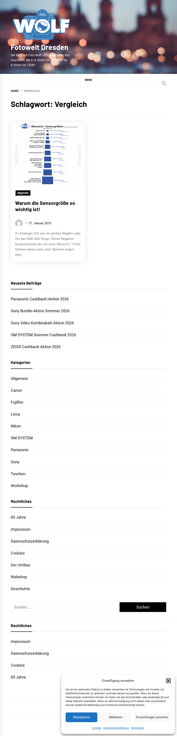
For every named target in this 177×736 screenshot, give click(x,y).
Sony (15, 462)
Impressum (137, 728)
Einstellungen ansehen (152, 717)
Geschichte (20, 588)
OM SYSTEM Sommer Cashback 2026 (43, 335)
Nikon (16, 426)
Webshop (19, 577)
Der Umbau (20, 565)
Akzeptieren (81, 717)
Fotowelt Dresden (39, 47)
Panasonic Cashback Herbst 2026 (40, 299)
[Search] (164, 83)
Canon (16, 390)
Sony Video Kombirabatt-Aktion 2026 (42, 323)
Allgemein (23, 192)
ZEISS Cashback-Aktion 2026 (36, 346)
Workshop (19, 485)
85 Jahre (18, 517)
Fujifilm (17, 402)
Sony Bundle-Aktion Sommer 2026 (40, 311)
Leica (15, 414)
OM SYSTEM (22, 438)
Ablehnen (115, 717)
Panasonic (20, 450)
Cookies (96, 728)
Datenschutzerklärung (116, 728)
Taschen (18, 474)
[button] (168, 681)
